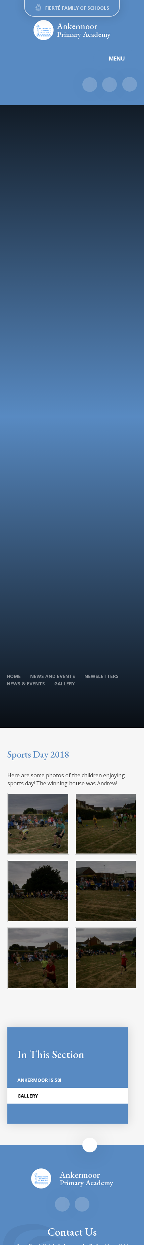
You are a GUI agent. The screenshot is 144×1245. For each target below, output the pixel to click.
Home (14, 676)
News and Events (52, 676)
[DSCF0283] (106, 824)
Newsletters (101, 676)
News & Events (26, 683)
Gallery (64, 683)
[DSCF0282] (38, 891)
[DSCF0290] (38, 824)
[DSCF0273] (106, 958)
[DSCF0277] (38, 958)
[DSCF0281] (106, 891)
